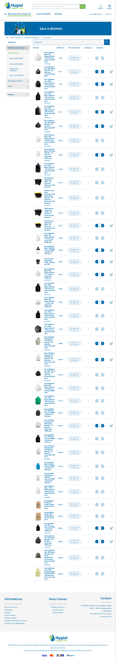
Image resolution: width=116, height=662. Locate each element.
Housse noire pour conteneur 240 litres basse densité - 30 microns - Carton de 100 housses (49, 196)
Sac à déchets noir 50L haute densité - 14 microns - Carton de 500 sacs (49, 373)
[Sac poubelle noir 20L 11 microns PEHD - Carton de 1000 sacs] (38, 528)
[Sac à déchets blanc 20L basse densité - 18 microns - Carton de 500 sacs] (38, 57)
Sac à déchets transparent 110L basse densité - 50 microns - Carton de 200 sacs (49, 342)
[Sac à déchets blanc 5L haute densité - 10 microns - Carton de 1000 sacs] (38, 153)
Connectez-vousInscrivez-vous (74, 58)
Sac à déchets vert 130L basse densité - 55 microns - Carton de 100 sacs (49, 400)
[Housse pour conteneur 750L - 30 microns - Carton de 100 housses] (38, 182)
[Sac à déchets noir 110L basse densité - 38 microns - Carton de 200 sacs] (38, 314)
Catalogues (9, 610)
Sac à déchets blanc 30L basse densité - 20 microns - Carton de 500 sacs (49, 139)
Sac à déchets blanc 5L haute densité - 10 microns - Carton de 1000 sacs (49, 153)
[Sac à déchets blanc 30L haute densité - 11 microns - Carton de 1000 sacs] (38, 273)
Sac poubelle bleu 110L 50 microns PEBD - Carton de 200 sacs (49, 466)
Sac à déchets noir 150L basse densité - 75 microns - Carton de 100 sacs (49, 168)
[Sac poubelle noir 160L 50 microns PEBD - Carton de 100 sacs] (38, 413)
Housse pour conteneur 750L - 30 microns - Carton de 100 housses (49, 182)
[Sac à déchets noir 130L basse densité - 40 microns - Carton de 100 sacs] (38, 287)
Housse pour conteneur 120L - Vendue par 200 (49, 261)
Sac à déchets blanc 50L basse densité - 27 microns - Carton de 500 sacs (49, 388)
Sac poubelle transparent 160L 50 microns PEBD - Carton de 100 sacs (49, 478)
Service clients (58, 612)
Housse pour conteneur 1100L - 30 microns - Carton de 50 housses (49, 212)
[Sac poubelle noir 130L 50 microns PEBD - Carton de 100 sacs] (38, 439)
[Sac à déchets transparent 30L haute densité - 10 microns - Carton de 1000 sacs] (38, 424)
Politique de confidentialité (14, 623)
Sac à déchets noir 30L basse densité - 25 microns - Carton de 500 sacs (49, 71)
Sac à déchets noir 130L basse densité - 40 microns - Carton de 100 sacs (49, 287)
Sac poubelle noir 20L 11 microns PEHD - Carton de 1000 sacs (49, 526)
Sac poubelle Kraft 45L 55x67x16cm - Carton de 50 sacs (49, 504)
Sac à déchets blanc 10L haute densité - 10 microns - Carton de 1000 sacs (49, 237)
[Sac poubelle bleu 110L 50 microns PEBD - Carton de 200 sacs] (38, 466)
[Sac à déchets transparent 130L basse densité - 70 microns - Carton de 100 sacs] (38, 450)
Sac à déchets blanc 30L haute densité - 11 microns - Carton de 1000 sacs (49, 273)
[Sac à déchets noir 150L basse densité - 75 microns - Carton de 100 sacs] (38, 168)
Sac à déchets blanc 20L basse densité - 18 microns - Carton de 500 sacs (49, 57)
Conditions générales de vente (15, 621)
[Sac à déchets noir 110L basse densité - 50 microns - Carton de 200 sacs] (38, 96)
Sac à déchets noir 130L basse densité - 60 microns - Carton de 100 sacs (49, 110)
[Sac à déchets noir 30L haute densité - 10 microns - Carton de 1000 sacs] (38, 540)
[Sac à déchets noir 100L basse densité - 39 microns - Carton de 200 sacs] (38, 329)
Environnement (10, 615)
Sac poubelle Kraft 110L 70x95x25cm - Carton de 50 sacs (49, 515)
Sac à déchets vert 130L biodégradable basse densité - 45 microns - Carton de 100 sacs (49, 573)
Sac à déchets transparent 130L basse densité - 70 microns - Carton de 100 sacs (49, 451)
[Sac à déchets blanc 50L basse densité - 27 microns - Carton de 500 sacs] (38, 388)
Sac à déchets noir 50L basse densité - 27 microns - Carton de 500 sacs (49, 125)
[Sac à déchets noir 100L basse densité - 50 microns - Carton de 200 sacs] (38, 84)
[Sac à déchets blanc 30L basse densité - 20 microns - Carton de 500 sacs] (38, 139)
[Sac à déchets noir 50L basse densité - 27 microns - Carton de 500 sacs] (38, 125)
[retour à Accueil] (7, 38)
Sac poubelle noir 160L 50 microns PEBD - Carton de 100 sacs (49, 412)
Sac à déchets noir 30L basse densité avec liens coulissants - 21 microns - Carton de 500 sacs (49, 556)
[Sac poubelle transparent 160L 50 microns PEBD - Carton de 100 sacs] (38, 478)
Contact (108, 14)
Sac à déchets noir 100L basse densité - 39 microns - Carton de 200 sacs (49, 328)
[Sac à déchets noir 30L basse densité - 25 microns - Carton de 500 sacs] (38, 71)
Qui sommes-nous (11, 607)
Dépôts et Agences (58, 607)
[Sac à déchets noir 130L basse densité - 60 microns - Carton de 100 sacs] (38, 110)
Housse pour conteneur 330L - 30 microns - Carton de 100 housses (49, 225)
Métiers (58, 14)
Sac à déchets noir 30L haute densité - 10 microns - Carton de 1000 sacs (49, 540)
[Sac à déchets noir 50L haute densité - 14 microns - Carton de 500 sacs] (38, 373)
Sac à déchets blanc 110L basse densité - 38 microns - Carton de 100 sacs (49, 490)
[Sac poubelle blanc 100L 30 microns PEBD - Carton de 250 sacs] (38, 250)
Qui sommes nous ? (96, 14)
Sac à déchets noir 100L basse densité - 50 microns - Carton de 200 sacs (49, 84)
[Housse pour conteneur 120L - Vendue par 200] (38, 262)
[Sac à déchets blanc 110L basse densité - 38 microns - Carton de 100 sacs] (38, 490)
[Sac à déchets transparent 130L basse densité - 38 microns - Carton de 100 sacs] (38, 357)
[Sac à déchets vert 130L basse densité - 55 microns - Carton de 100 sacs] (38, 400)
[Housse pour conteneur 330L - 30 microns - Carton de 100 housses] (38, 225)
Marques (8, 612)
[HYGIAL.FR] (14, 5)
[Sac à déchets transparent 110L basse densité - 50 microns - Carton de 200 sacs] (38, 341)
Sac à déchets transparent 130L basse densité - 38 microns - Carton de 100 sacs (49, 358)
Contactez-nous (58, 610)
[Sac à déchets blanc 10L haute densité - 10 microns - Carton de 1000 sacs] (38, 238)
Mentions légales (11, 618)
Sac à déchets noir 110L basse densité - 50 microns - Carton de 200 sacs (49, 96)
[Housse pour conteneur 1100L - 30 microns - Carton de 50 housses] (38, 213)
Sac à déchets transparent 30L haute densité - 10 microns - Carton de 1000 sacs (49, 425)
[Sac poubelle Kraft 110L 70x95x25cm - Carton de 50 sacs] (38, 516)
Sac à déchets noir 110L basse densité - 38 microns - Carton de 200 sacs (49, 314)
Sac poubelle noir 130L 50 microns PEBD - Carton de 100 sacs (49, 438)
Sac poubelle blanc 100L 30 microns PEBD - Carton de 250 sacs (49, 249)
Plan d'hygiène (43, 14)
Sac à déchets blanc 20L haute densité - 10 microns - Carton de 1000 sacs (49, 302)
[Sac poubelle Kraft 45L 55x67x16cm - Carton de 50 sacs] (38, 505)
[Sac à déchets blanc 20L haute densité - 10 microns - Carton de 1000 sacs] (38, 302)
